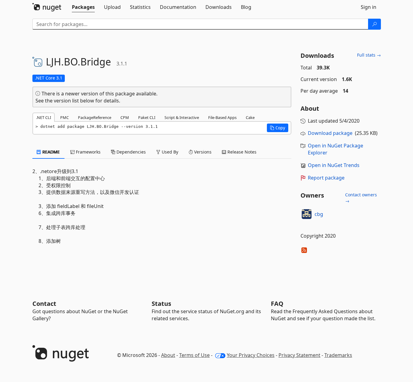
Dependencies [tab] (130, 152)
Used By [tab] (169, 152)
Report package (326, 177)
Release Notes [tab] (241, 152)
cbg (319, 214)
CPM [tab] (124, 117)
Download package (330, 133)
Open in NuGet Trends (334, 165)
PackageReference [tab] (94, 117)
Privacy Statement (299, 355)
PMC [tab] (64, 117)
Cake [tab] (250, 117)
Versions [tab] (202, 152)
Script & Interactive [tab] (181, 117)
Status (161, 303)
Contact (44, 303)
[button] (277, 128)
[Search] (374, 24)
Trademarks (338, 355)
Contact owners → (361, 198)
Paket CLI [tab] (146, 117)
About (168, 355)
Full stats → (369, 55)
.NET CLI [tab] (43, 117)
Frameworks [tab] (88, 152)
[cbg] (306, 214)
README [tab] (50, 152)
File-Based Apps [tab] (222, 117)
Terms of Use (194, 355)
